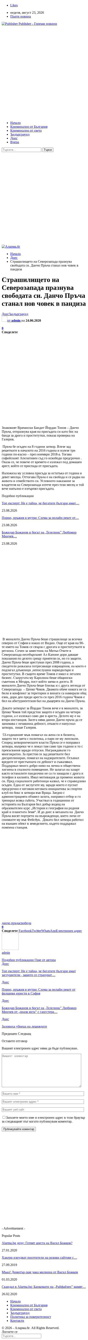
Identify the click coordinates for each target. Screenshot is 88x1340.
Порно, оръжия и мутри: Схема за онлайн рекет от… (40, 518)
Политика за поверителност (30, 1317)
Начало (15, 123)
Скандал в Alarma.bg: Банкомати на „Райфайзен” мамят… (44, 1287)
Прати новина (20, 16)
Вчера (14, 142)
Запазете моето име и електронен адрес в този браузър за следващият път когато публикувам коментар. (43, 1119)
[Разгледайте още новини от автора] (10, 949)
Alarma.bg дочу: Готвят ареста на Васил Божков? (37, 1243)
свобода (25, 923)
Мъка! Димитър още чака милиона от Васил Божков (40, 1272)
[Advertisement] (44, 73)
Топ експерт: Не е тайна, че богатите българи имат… (40, 503)
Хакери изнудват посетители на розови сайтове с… (39, 1257)
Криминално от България (28, 126)
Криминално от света (26, 130)
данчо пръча (11, 923)
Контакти (17, 1320)
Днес (14, 138)
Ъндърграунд (19, 134)
